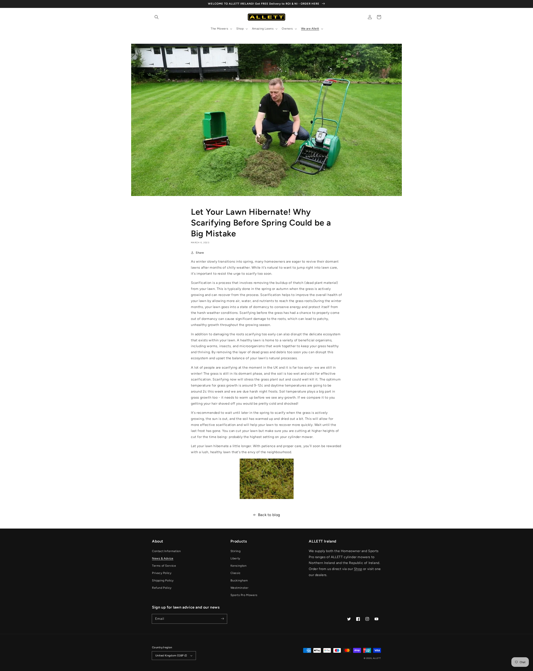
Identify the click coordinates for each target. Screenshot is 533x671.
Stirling (235, 551)
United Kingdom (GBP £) (171, 655)
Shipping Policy (163, 580)
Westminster (239, 588)
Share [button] (200, 252)
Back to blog (269, 515)
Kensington (238, 565)
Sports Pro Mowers (244, 595)
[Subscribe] (222, 618)
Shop (358, 569)
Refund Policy (162, 588)
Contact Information (166, 551)
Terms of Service (164, 565)
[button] (156, 17)
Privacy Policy (161, 573)
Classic (235, 573)
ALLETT (377, 658)
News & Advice (162, 558)
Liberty (235, 558)
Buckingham (239, 580)
